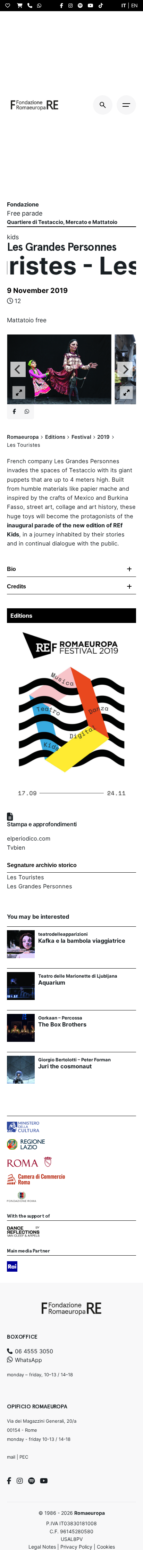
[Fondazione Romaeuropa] (34, 105)
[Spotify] (31, 1481)
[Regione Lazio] (26, 1144)
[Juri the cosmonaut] (21, 1070)
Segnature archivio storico (42, 865)
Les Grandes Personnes (39, 886)
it (123, 5)
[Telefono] (31, 5)
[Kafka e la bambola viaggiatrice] (21, 944)
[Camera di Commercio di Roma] (36, 1179)
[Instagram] (20, 1481)
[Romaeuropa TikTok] (102, 5)
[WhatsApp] (41, 5)
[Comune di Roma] (29, 1162)
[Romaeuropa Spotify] (82, 5)
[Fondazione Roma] (21, 1196)
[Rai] (12, 1266)
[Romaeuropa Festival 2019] (71, 630)
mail (11, 1457)
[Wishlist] (9, 5)
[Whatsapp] (26, 412)
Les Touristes (25, 877)
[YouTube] (44, 1481)
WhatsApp (27, 1359)
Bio (11, 569)
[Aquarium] (21, 986)
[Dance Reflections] (23, 1231)
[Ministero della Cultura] (23, 1127)
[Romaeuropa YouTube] (92, 5)
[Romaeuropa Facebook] (63, 5)
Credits (16, 586)
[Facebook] (9, 1481)
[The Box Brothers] (21, 1028)
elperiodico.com (28, 838)
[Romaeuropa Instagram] (72, 5)
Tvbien (16, 847)
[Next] (125, 369)
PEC (23, 1457)
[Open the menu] (126, 105)
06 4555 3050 (33, 1351)
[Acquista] (21, 5)
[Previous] (18, 369)
